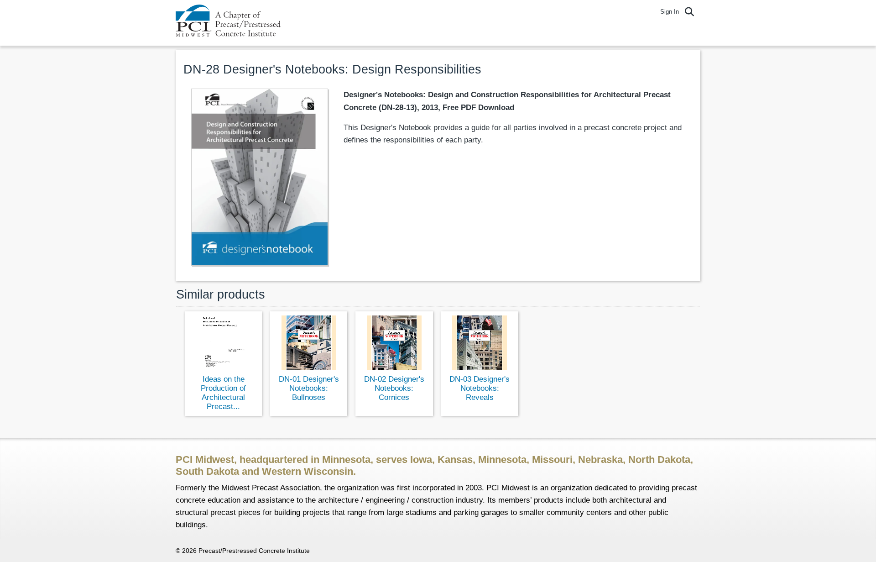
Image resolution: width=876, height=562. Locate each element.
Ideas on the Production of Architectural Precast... (223, 393)
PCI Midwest (228, 23)
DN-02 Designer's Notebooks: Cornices (394, 388)
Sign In (669, 11)
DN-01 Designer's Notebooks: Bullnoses (309, 388)
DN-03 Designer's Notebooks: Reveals (479, 388)
